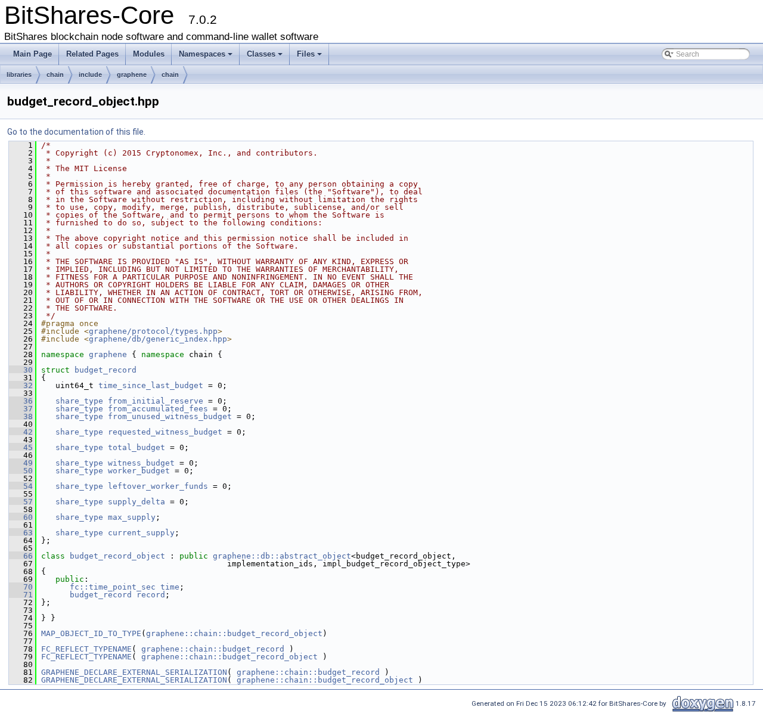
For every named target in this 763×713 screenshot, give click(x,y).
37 (21, 408)
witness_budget (141, 462)
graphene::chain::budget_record (212, 648)
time (169, 586)
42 (21, 431)
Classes (261, 53)
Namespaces (202, 53)
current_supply (141, 532)
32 (21, 385)
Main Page (32, 53)
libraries (19, 74)
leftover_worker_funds (158, 486)
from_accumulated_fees (158, 408)
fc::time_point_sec (113, 586)
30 (21, 369)
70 (21, 586)
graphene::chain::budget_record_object (234, 633)
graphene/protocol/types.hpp (153, 331)
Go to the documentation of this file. (76, 132)
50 (21, 470)
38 (21, 416)
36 (21, 400)
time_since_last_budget (150, 385)
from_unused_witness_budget (170, 416)
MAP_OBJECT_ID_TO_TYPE (91, 633)
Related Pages (92, 53)
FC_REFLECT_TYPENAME (86, 648)
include (90, 74)
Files (306, 53)
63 (21, 532)
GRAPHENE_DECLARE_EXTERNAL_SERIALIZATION (134, 672)
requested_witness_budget (165, 431)
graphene (132, 74)
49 (21, 462)
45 (21, 447)
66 (21, 555)
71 (21, 594)
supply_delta (136, 501)
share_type (79, 400)
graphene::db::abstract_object (282, 555)
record (151, 594)
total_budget (136, 447)
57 (21, 501)
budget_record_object (117, 555)
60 (21, 517)
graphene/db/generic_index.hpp (158, 338)
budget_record (106, 369)
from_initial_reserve (155, 400)
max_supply (132, 517)
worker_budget (139, 470)
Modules (149, 53)
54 (21, 486)
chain (55, 74)
